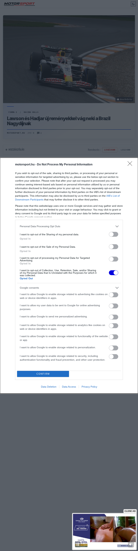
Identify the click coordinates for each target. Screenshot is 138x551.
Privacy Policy (89, 386)
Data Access (69, 386)
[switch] (113, 234)
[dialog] (69, 275)
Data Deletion (48, 386)
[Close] (131, 164)
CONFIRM (43, 373)
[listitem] (69, 226)
